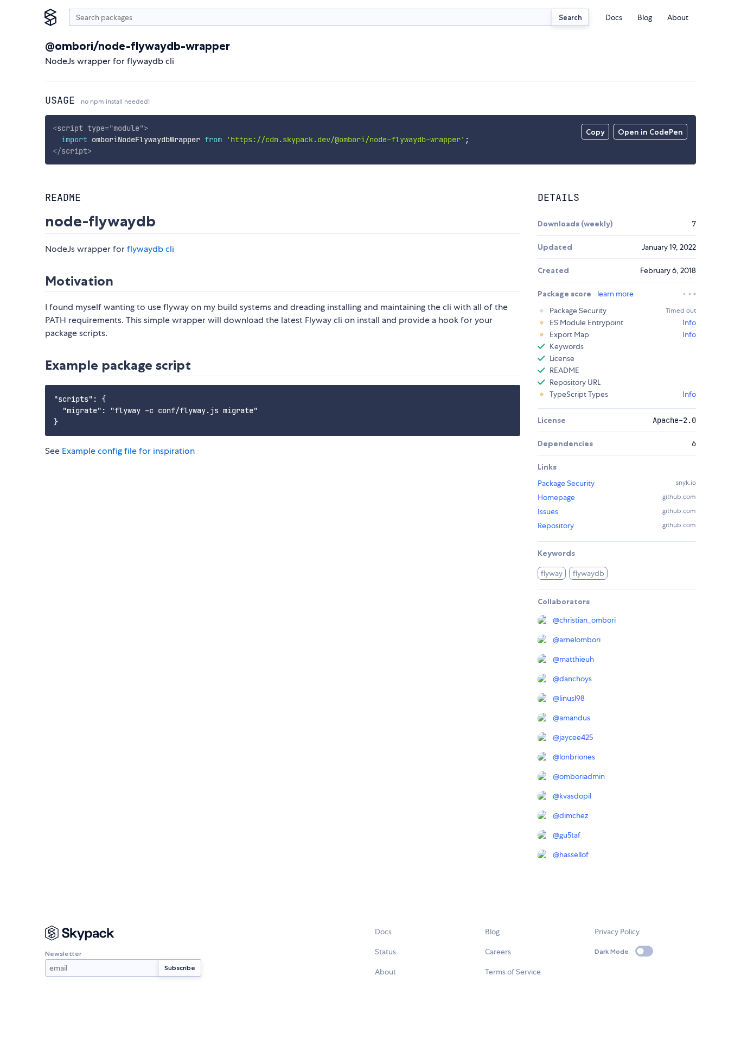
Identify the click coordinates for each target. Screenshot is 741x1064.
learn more (615, 294)
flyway (552, 573)
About (677, 17)
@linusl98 (569, 698)
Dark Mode (612, 951)
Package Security (566, 483)
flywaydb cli (150, 249)
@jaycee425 (573, 737)
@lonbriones (574, 757)
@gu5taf (566, 835)
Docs (613, 17)
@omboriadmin (579, 776)
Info (689, 322)
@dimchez (570, 815)
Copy (595, 132)
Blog (644, 17)
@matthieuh (573, 659)
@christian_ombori (584, 620)
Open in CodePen (650, 132)
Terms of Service (513, 972)
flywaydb (588, 573)
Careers (498, 952)
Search (570, 17)
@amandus (571, 718)
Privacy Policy (617, 931)
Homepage (556, 497)
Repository (556, 525)
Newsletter (63, 953)
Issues (548, 511)
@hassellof (571, 854)
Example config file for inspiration (128, 451)
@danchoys (572, 678)
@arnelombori (577, 639)
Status (385, 952)
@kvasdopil (572, 796)
